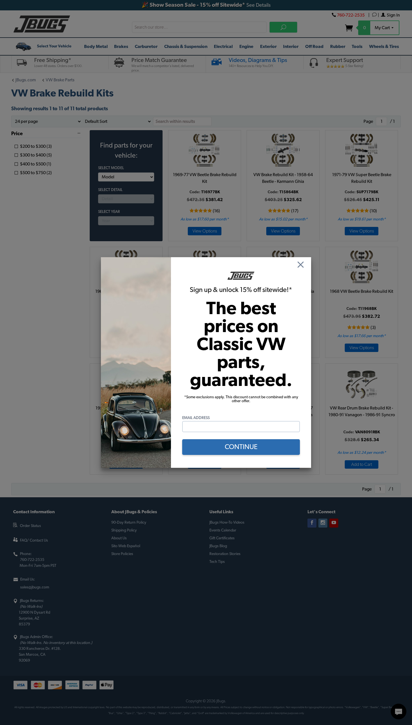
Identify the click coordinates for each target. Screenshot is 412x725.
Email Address (196, 418)
